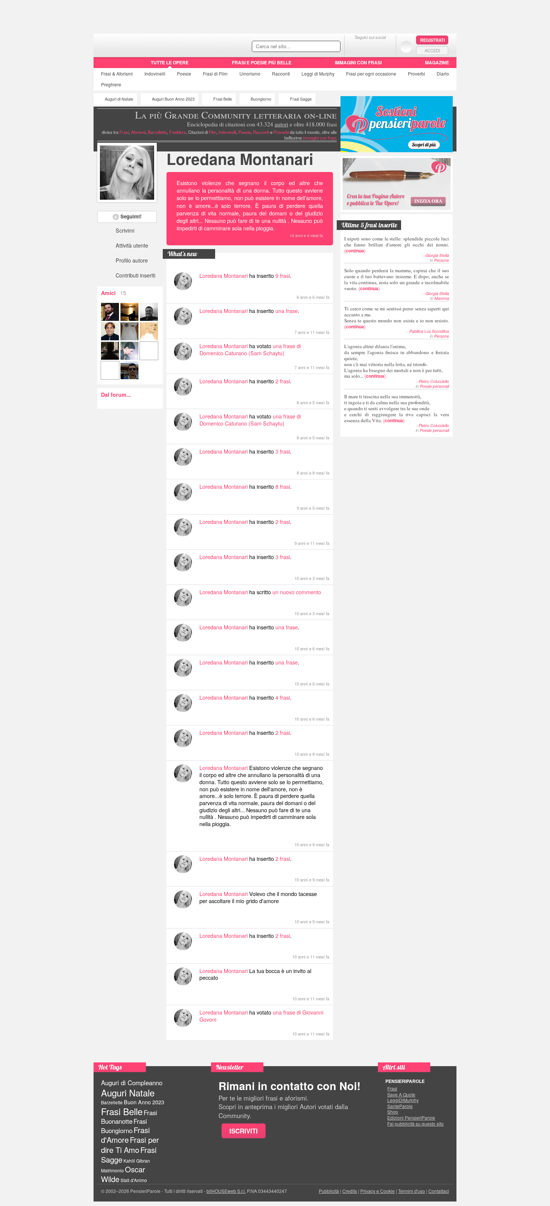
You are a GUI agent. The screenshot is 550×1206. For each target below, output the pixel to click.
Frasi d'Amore (125, 1134)
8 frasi (282, 486)
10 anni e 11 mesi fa (310, 998)
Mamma (441, 298)
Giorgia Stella (437, 255)
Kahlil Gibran (136, 1160)
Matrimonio (112, 1170)
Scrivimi (125, 230)
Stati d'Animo (133, 1180)
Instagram (385, 46)
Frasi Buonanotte (129, 1117)
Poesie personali (434, 386)
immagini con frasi (319, 138)
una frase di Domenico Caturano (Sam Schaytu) (250, 349)
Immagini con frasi (358, 62)
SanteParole (400, 1106)
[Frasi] (104, 65)
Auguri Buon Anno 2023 (173, 99)
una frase (286, 310)
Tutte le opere (170, 62)
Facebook (355, 46)
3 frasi (282, 451)
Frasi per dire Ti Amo (130, 1144)
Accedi (432, 50)
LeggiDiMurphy (403, 1100)
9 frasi (282, 275)
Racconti (281, 73)
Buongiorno (261, 99)
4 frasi (282, 697)
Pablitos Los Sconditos (429, 331)
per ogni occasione (371, 73)
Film (215, 73)
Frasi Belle (222, 99)
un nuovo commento (296, 592)
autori (281, 124)
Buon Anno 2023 (144, 1102)
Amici (113, 293)
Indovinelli (154, 73)
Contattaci (438, 1191)
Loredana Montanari (239, 159)
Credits (349, 1191)
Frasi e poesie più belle (261, 62)
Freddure (177, 132)
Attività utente (132, 245)
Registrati (432, 40)
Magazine (437, 62)
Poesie (184, 73)
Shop (392, 1112)
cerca (319, 46)
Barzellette (157, 132)
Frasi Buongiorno (124, 1126)
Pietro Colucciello (434, 381)
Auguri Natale (128, 1092)
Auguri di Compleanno (131, 1082)
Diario (443, 73)
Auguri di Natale (119, 99)
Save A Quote (401, 1095)
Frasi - (145, 44)
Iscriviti (243, 1130)
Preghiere (111, 84)
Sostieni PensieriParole (396, 124)
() (396, 244)
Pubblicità (329, 1191)
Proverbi (416, 73)
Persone (441, 260)
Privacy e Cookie (377, 1191)
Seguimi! (130, 216)
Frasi (117, 73)
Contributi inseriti (135, 275)
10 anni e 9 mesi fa (306, 235)
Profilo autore (132, 260)
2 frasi (282, 381)
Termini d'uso (411, 1191)
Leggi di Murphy (318, 73)
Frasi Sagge (301, 99)
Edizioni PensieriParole (411, 1118)
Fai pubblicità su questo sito (415, 1124)
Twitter (370, 46)
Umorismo (249, 73)
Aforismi (138, 132)
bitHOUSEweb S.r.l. (226, 1191)
